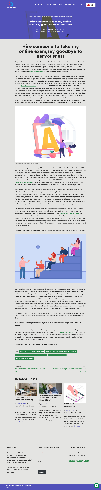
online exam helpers (36, 71)
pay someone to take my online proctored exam (31, 355)
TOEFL (49, 4)
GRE (42, 4)
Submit (42, 472)
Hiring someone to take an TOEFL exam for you (50, 31)
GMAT (61, 4)
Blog (82, 4)
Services (68, 4)
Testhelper (9, 485)
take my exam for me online (57, 355)
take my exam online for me (24, 358)
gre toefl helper (41, 29)
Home (37, 4)
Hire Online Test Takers (23, 182)
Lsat (54, 4)
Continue (22, 422)
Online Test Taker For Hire (69, 213)
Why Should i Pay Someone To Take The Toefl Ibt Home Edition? (50, 397)
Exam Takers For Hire (28, 86)
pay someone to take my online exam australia (61, 351)
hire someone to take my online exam (32, 351)
